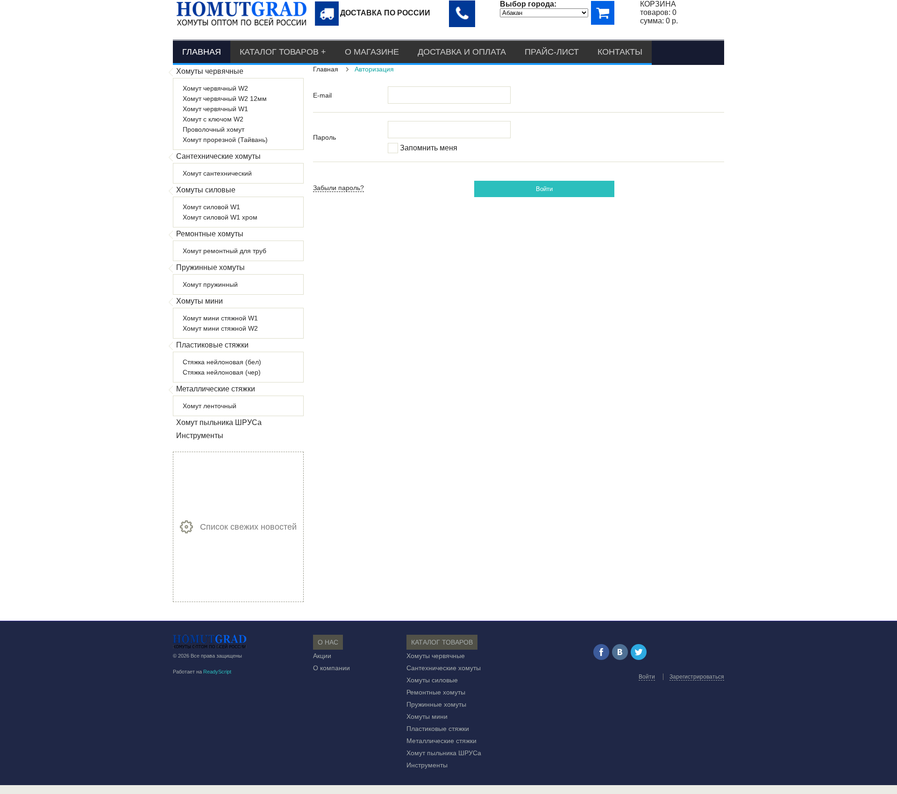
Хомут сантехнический (217, 173)
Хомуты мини (199, 301)
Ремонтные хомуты (209, 234)
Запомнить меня (428, 148)
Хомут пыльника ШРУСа (219, 422)
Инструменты (199, 436)
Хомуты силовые (205, 190)
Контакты (620, 52)
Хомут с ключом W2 (213, 119)
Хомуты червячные (209, 71)
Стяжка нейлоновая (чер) (222, 372)
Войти (544, 188)
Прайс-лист (552, 52)
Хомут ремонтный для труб (224, 251)
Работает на (202, 671)
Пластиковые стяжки (212, 345)
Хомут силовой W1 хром (220, 217)
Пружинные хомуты (210, 267)
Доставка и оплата (462, 52)
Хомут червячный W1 (215, 109)
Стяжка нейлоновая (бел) (222, 362)
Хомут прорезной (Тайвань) (225, 139)
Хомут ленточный (209, 406)
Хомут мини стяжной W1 (220, 318)
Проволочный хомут (213, 129)
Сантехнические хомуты (218, 156)
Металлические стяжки (215, 389)
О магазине (372, 52)
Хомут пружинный (210, 284)
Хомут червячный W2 (215, 88)
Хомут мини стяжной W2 (220, 328)
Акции (322, 655)
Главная (201, 52)
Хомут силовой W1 (211, 207)
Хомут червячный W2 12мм (225, 98)
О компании (331, 668)
